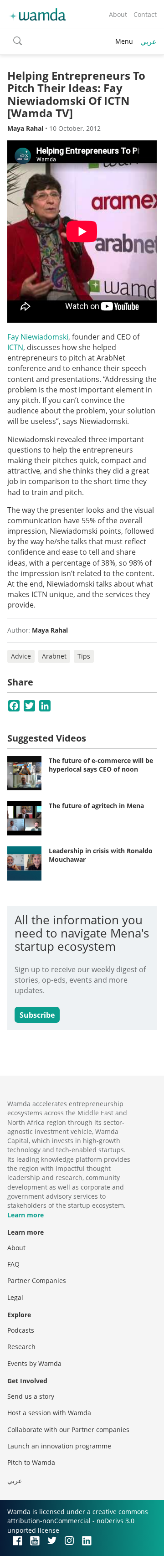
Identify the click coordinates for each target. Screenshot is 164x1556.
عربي (148, 41)
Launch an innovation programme (59, 1446)
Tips (83, 656)
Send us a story (30, 1396)
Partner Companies (36, 1280)
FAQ (13, 1264)
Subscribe (37, 1015)
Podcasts (20, 1330)
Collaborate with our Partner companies (68, 1429)
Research (21, 1346)
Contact (145, 14)
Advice (21, 656)
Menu (124, 41)
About (118, 14)
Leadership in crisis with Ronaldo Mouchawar (101, 855)
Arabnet (54, 656)
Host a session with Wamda (49, 1412)
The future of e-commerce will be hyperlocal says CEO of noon (101, 765)
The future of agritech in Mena (96, 805)
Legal (15, 1297)
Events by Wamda (34, 1363)
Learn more (25, 1215)
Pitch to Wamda (31, 1462)
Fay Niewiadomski (37, 337)
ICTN (15, 347)
